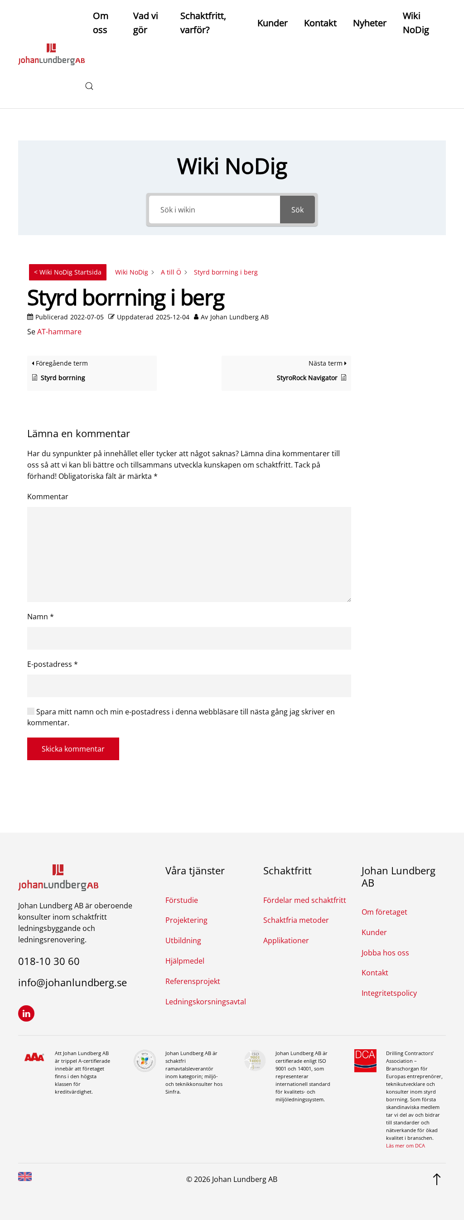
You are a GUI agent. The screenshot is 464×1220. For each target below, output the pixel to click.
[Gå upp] (437, 1179)
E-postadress (52, 664)
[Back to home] (51, 54)
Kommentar (47, 497)
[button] (89, 86)
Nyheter (370, 23)
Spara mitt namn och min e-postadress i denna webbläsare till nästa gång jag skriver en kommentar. (181, 717)
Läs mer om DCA (405, 1145)
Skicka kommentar (73, 749)
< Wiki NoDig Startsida (68, 272)
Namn (40, 617)
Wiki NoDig (416, 23)
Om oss (101, 23)
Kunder (272, 23)
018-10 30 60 (49, 961)
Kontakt (320, 23)
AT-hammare (59, 332)
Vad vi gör (145, 23)
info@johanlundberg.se (72, 982)
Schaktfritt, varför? (203, 23)
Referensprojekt (192, 981)
